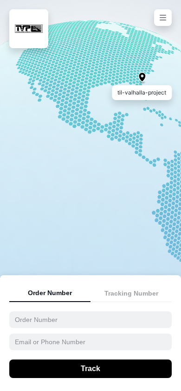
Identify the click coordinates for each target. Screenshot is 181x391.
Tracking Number (131, 293)
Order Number (50, 292)
